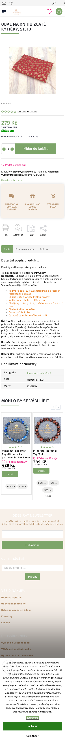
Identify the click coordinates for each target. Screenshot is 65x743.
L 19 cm (22, 486)
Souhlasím (32, 726)
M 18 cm (11, 486)
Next (59, 407)
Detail (10, 473)
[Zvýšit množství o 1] (12, 149)
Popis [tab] (7, 248)
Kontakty (6, 616)
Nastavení (32, 717)
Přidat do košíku (36, 149)
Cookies (6, 622)
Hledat (32, 576)
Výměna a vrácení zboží (15, 642)
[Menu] (4, 10)
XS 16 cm (42, 483)
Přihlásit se (32, 545)
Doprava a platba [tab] (25, 248)
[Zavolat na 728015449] (11, 3)
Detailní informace (11, 180)
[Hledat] (54, 3)
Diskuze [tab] (44, 248)
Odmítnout (32, 736)
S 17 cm (54, 483)
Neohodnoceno (27, 112)
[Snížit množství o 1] (4, 149)
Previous (53, 407)
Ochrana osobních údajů (16, 609)
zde (49, 711)
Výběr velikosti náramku (16, 648)
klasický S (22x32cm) (39, 372)
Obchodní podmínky (13, 603)
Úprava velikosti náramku (17, 655)
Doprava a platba (11, 597)
